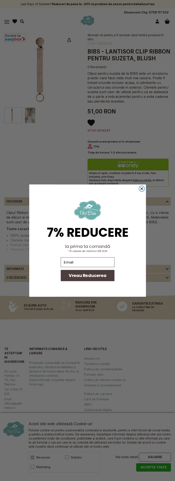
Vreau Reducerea (87, 275)
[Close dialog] (141, 188)
